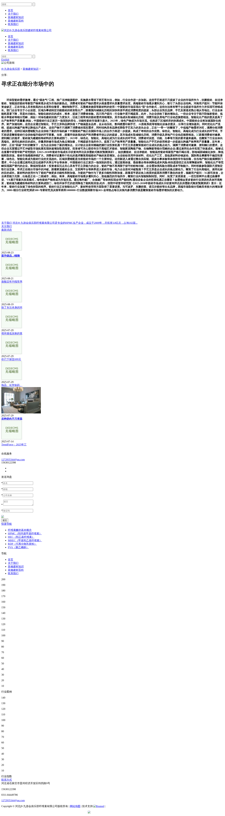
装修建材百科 (16, 46)
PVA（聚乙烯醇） (18, 547)
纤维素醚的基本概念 (20, 530)
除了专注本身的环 (11, 307)
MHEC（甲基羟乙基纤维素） (25, 540)
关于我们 (13, 39)
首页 (10, 36)
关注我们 (6, 226)
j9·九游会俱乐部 (10, 68)
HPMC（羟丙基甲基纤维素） (25, 533)
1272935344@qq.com (13, 459)
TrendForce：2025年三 (14, 444)
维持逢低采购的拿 (11, 333)
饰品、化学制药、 (11, 385)
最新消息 (6, 229)
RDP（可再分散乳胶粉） (22, 543)
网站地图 (75, 806)
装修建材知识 (16, 43)
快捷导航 (6, 523)
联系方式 (6, 779)
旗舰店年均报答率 (11, 281)
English (5, 59)
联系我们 (13, 50)
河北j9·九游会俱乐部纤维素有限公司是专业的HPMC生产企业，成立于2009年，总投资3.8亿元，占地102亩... (75, 222)
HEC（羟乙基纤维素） (21, 537)
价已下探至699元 (11, 359)
